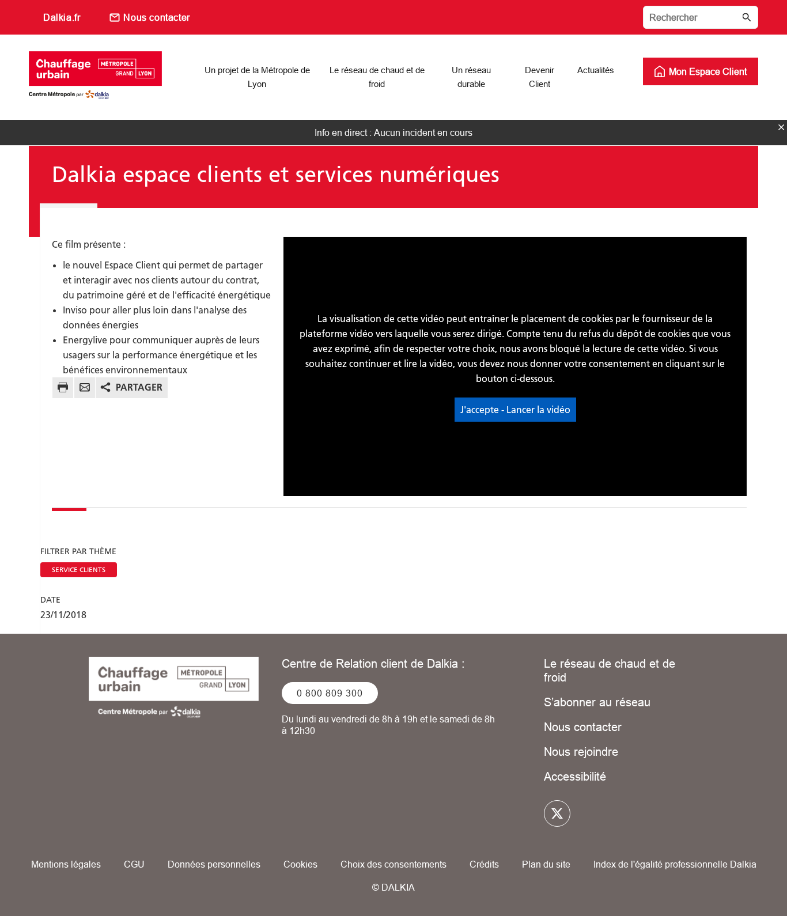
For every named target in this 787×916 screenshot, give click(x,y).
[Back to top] (739, 874)
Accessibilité (575, 776)
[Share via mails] (85, 389)
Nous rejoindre (581, 751)
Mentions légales (66, 864)
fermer (781, 127)
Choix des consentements (393, 864)
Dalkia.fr (61, 17)
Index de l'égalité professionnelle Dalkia (674, 864)
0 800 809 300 (330, 693)
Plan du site (546, 864)
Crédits (484, 864)
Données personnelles (214, 864)
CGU (134, 864)
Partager (139, 387)
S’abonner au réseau (597, 702)
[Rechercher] (700, 17)
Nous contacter (156, 17)
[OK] (746, 17)
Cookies (300, 864)
